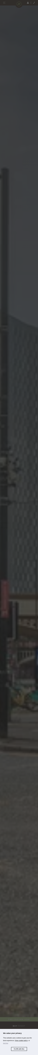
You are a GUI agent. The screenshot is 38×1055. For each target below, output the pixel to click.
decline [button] (5, 1043)
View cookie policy (21, 1040)
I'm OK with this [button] (19, 1049)
